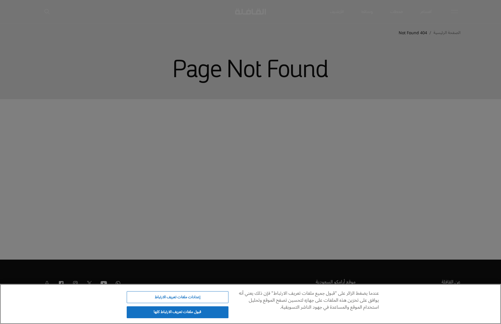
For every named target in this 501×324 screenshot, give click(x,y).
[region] (250, 304)
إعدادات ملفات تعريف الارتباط (177, 297)
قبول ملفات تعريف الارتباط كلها (177, 312)
